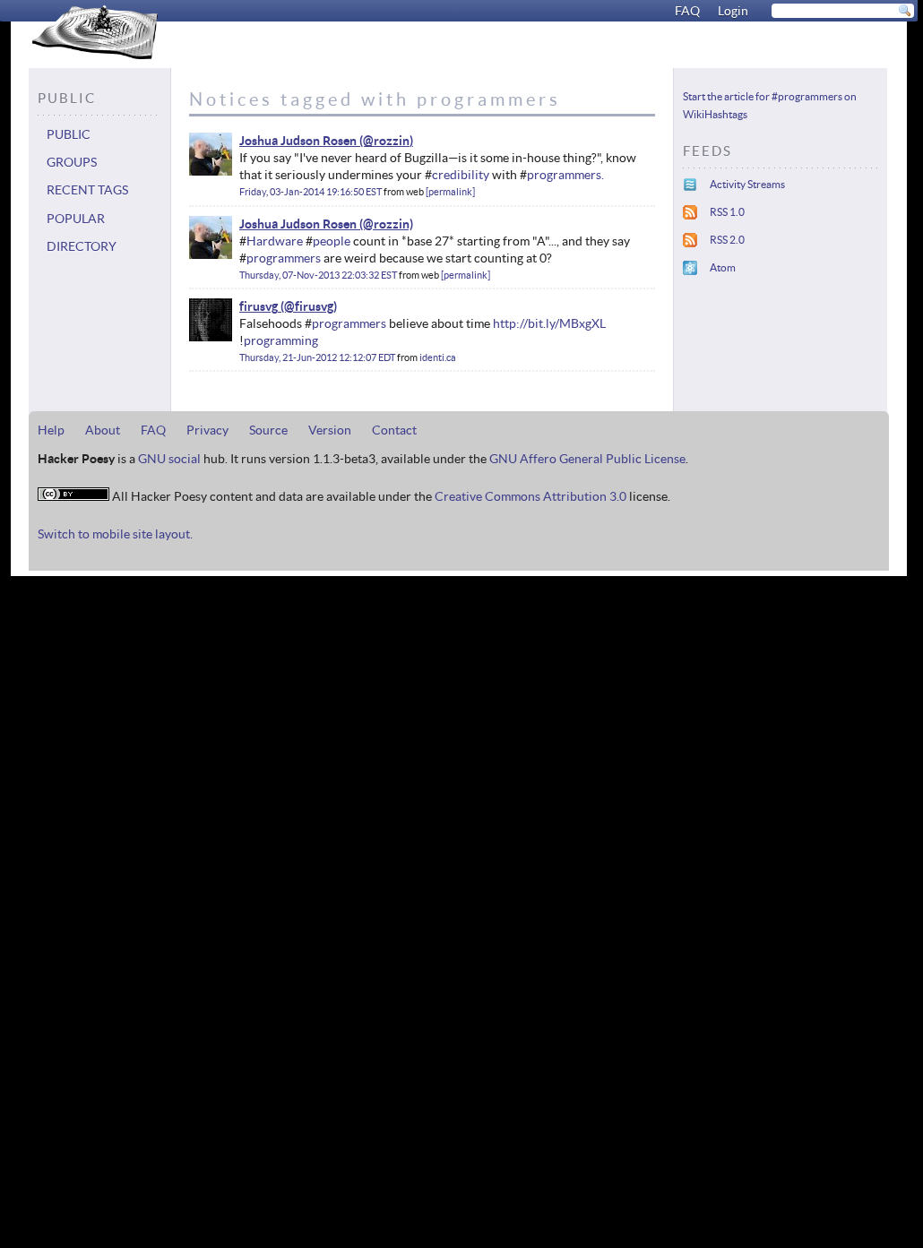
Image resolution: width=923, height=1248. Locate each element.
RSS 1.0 (727, 212)
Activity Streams (747, 184)
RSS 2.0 (727, 239)
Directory (81, 246)
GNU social (169, 459)
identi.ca (437, 357)
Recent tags (87, 190)
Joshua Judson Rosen (298, 140)
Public (69, 134)
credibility (460, 175)
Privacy (207, 430)
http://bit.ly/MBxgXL (549, 323)
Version (329, 430)
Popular (76, 218)
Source (268, 430)
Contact (394, 430)
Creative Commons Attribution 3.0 (530, 496)
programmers (283, 258)
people (331, 241)
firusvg (258, 306)
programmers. (565, 175)
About (102, 430)
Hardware (274, 241)
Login (733, 11)
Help (51, 430)
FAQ (687, 11)
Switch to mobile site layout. (115, 534)
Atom (723, 267)
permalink (450, 191)
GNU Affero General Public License (587, 459)
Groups (72, 162)
